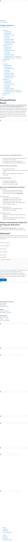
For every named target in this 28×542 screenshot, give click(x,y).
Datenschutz (5, 530)
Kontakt (4, 61)
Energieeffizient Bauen (9, 41)
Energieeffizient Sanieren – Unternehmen (13, 57)
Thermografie (7, 37)
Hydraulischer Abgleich (9, 39)
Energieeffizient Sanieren (9, 42)
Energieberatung (7, 31)
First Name (2, 242)
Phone (1, 251)
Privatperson (5, 30)
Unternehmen (6, 45)
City (1, 255)
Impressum (5, 529)
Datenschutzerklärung (11, 270)
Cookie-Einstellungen (7, 532)
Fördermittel (6, 36)
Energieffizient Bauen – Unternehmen (12, 56)
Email (1, 248)
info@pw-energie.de (7, 25)
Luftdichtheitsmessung (9, 34)
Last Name (2, 245)
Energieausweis (7, 33)
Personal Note (3, 257)
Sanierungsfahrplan (8, 44)
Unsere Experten (6, 59)
